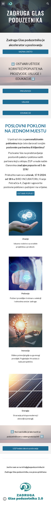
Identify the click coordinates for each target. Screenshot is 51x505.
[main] (25, 16)
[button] (3, 3)
